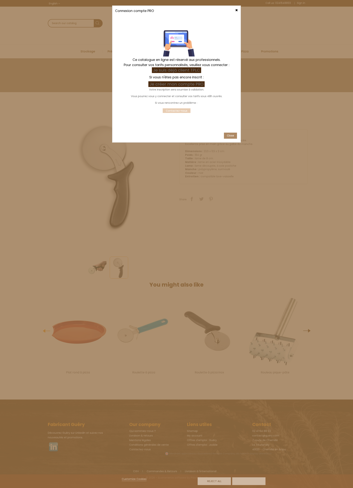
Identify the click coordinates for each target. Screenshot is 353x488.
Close (230, 135)
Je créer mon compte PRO (177, 84)
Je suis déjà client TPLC (176, 70)
